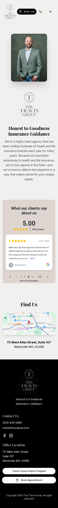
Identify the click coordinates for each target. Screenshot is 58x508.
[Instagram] (11, 436)
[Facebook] (4, 436)
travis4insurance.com (16, 427)
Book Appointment (31, 480)
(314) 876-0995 (12, 422)
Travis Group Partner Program (29, 471)
